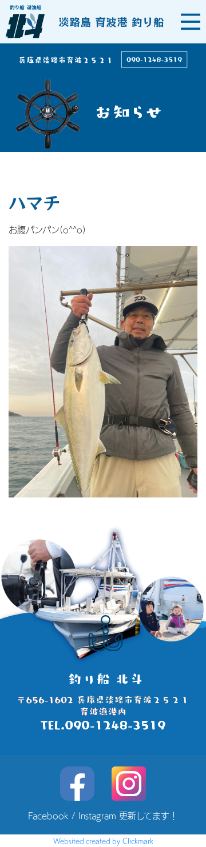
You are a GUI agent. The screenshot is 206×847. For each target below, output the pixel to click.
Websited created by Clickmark (103, 840)
